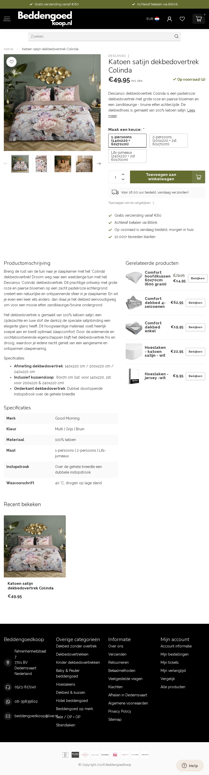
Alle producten (173, 687)
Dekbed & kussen (70, 692)
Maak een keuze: (126, 129)
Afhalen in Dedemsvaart (127, 695)
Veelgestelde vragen (125, 679)
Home (8, 49)
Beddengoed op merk (74, 709)
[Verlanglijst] (182, 19)
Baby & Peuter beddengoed (68, 673)
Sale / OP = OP (68, 717)
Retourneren (118, 662)
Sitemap (115, 719)
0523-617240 (25, 687)
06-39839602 (26, 701)
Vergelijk (168, 679)
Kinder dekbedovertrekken (78, 662)
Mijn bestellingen (175, 654)
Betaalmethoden (121, 671)
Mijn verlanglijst (173, 671)
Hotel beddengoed (72, 701)
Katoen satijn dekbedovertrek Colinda (50, 49)
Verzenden (117, 654)
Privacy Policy (119, 711)
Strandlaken (65, 725)
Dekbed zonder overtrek (76, 646)
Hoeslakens (65, 684)
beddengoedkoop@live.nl (36, 716)
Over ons (115, 646)
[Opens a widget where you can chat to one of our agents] (190, 766)
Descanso (117, 55)
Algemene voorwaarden (128, 703)
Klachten (115, 687)
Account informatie (176, 646)
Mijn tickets (170, 662)
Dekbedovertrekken (72, 654)
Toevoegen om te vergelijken (129, 203)
